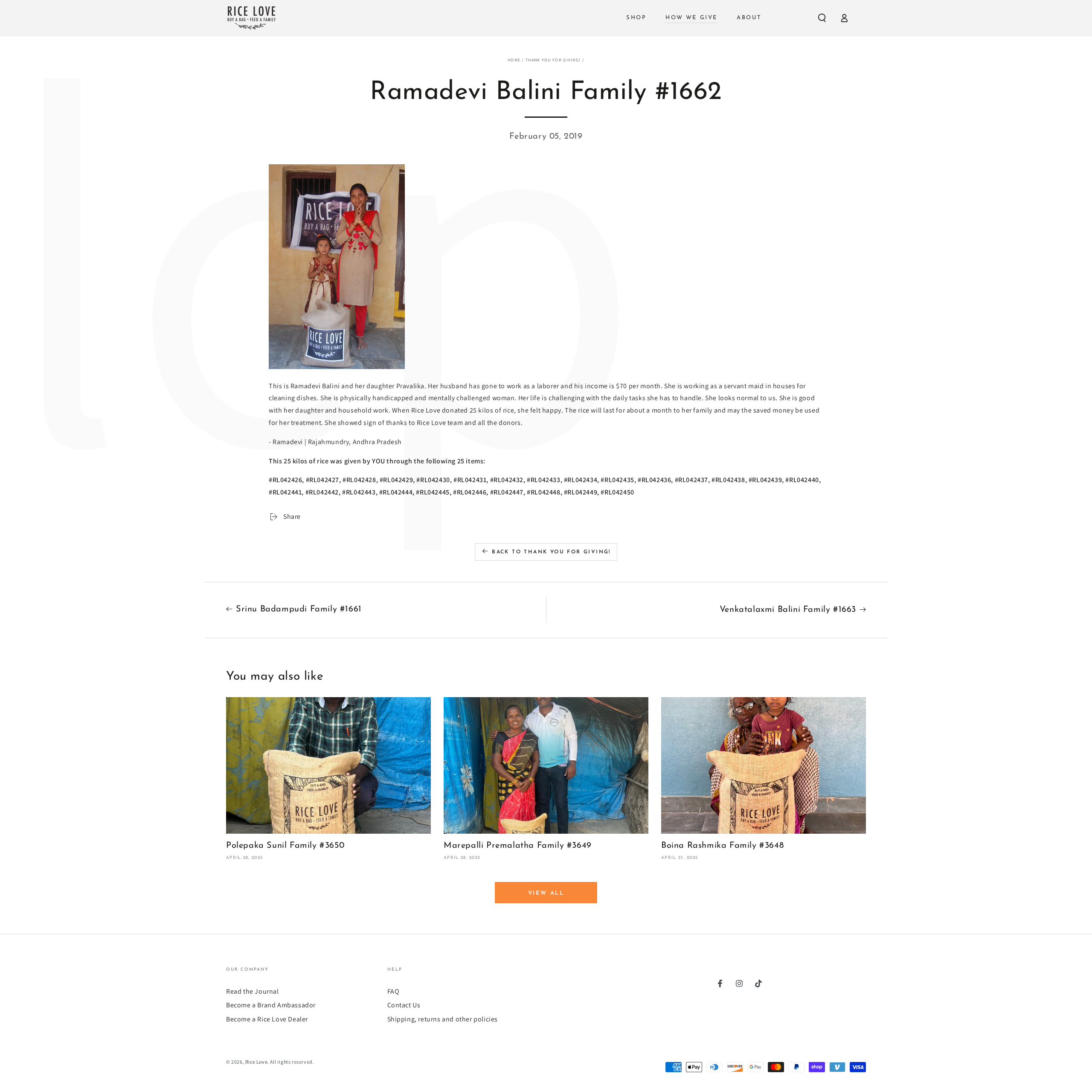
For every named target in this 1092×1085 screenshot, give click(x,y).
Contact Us (404, 1005)
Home (514, 60)
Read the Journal (252, 991)
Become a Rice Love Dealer (267, 1019)
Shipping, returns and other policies (442, 1019)
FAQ (393, 991)
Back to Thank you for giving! (551, 552)
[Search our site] (822, 18)
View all (546, 893)
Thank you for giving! (553, 60)
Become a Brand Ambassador (271, 1005)
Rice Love (256, 1062)
